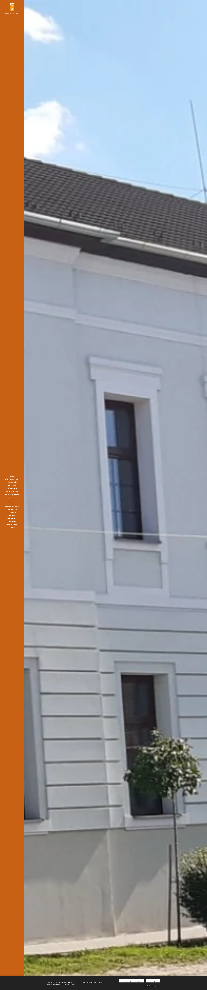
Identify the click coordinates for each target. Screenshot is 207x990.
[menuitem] (12, 476)
